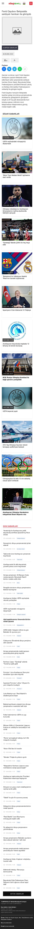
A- (15, 60)
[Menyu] (2, 3)
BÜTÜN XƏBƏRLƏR (17, 894)
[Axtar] (31, 3)
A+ (6, 60)
